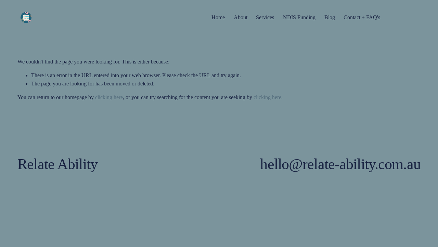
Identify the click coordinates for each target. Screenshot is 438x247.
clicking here (109, 97)
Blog (329, 17)
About (240, 17)
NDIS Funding (299, 17)
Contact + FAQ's (362, 17)
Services (265, 17)
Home (218, 17)
